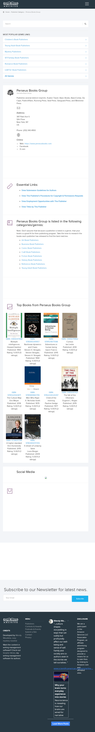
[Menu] (87, 4)
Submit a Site (31, 632)
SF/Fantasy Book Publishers (17, 58)
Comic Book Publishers (31, 248)
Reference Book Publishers (33, 264)
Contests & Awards (33, 626)
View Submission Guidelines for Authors (39, 190)
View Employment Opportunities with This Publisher (44, 201)
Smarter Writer (9, 653)
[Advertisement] (46, 168)
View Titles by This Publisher (34, 207)
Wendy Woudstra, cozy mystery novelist (12, 638)
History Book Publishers (32, 260)
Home (7, 12)
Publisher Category (17, 12)
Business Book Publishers (33, 244)
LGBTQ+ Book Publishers (15, 70)
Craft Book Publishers (31, 252)
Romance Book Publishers (16, 64)
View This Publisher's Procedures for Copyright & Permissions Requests (52, 196)
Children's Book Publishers (16, 39)
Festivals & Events (33, 629)
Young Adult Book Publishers (17, 45)
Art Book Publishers (30, 240)
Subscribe (80, 599)
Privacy (28, 637)
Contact (28, 635)
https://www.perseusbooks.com (38, 144)
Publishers (29, 624)
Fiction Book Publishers (32, 256)
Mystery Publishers (13, 52)
